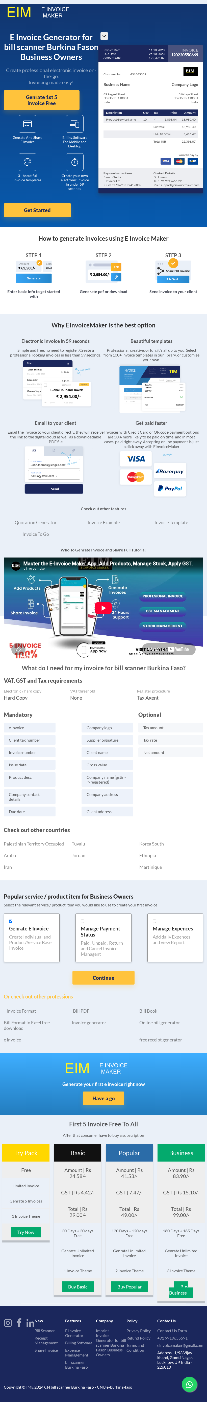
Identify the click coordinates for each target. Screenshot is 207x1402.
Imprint (102, 1330)
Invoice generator (89, 1022)
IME (30, 1387)
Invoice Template (171, 522)
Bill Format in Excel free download (27, 1025)
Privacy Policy (138, 1330)
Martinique (150, 867)
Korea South (151, 844)
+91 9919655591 (172, 1338)
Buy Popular (129, 1286)
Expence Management (76, 1352)
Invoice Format (21, 1011)
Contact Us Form (172, 1330)
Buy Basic (77, 1286)
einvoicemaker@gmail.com (180, 1345)
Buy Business (178, 1290)
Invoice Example (104, 522)
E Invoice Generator (74, 1333)
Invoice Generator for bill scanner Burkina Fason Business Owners (111, 1345)
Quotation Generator (36, 522)
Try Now (25, 1232)
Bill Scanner (45, 1330)
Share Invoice (46, 1350)
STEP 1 (34, 255)
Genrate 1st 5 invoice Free (41, 100)
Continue (103, 978)
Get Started (37, 210)
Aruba (10, 855)
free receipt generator (160, 1039)
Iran (8, 867)
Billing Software (78, 1342)
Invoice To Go (35, 534)
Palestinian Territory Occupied (34, 844)
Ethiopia (147, 855)
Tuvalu (78, 844)
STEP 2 (104, 255)
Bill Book (148, 1011)
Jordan (78, 855)
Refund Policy (138, 1338)
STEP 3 (173, 255)
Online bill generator (159, 1022)
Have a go (103, 1098)
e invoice (12, 1039)
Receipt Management (46, 1340)
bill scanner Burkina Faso (76, 1364)
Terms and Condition (135, 1347)
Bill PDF (81, 1011)
